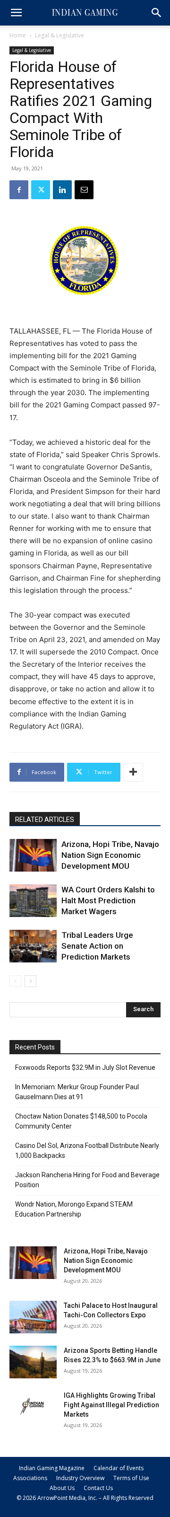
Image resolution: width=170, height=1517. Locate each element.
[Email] (84, 189)
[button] (16, 13)
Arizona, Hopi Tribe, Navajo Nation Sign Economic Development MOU (110, 855)
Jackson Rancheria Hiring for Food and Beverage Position (87, 1180)
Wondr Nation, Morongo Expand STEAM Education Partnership (74, 1209)
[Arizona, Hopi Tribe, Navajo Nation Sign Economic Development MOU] (33, 855)
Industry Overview (80, 1478)
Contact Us (98, 1488)
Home (17, 35)
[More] (133, 772)
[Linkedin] (62, 189)
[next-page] (30, 981)
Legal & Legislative (59, 35)
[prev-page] (15, 981)
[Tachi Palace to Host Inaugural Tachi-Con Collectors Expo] (33, 1317)
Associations (30, 1478)
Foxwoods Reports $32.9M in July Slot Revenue (85, 1067)
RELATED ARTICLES (44, 819)
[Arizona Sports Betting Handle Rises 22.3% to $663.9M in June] (33, 1362)
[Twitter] (40, 189)
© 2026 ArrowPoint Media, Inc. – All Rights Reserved (85, 1498)
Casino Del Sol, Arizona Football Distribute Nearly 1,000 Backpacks (87, 1150)
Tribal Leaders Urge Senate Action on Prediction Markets (97, 945)
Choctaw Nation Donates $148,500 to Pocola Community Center (81, 1121)
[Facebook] (18, 189)
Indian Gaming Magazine (52, 1468)
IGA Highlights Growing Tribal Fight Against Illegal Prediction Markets (111, 1405)
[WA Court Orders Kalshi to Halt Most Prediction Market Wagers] (33, 900)
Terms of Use (131, 1478)
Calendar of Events (119, 1468)
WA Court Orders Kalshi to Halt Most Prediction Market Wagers (108, 900)
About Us (62, 1488)
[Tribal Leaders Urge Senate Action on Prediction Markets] (33, 946)
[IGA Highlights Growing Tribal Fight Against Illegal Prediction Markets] (33, 1407)
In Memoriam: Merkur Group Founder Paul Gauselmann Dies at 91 (77, 1092)
